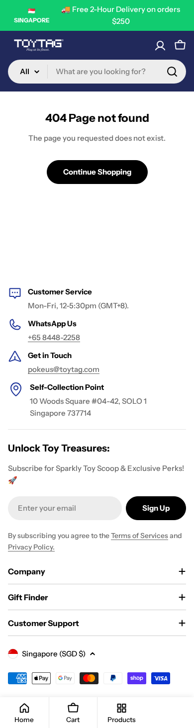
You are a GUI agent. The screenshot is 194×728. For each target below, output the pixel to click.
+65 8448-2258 (54, 337)
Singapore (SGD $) (54, 653)
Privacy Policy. (31, 547)
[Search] (172, 72)
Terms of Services (139, 535)
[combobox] (97, 72)
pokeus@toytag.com (63, 369)
